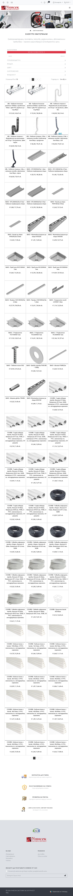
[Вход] (43, 2)
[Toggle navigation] (70, 8)
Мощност (11, 75)
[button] (58, 2)
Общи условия (42, 856)
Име (61, 79)
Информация (10, 854)
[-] (36, 841)
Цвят (9, 67)
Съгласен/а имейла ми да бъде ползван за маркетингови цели (27, 871)
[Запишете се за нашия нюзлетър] (65, 876)
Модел (10, 64)
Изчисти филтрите (36, 52)
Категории (12, 50)
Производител (13, 60)
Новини (8, 860)
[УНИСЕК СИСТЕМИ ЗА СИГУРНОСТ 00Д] (10, 8)
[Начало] (30, 30)
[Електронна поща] (12, 2)
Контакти (9, 858)
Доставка (41, 854)
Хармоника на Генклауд (60, 892)
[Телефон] (8, 2)
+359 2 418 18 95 (34, 808)
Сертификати (10, 856)
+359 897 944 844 (46, 808)
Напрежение (13, 71)
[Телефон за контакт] (4, 2)
